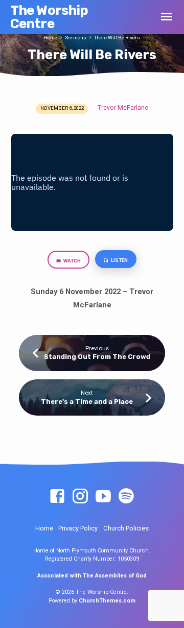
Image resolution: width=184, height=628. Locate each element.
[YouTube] (103, 497)
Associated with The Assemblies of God (92, 575)
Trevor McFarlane (123, 107)
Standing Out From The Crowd (97, 356)
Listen (119, 260)
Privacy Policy (78, 528)
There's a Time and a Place (87, 401)
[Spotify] (126, 497)
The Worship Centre (49, 17)
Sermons (75, 37)
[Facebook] (57, 497)
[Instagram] (80, 497)
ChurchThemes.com (107, 600)
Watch (71, 260)
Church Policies (126, 528)
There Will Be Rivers (117, 37)
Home (50, 37)
